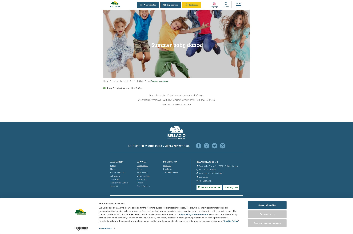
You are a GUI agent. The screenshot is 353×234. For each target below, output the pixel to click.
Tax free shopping (170, 172)
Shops (112, 169)
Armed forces (142, 165)
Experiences (172, 4)
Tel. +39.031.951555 (207, 169)
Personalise (265, 214)
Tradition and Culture (119, 183)
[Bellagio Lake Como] (115, 4)
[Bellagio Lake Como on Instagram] (206, 146)
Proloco (140, 183)
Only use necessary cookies (267, 223)
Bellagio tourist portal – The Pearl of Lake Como (130, 81)
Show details (105, 228)
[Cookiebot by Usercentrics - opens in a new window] (81, 229)
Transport (114, 179)
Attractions (115, 176)
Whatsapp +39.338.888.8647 (211, 173)
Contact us (193, 4)
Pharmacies (141, 179)
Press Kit (114, 186)
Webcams (167, 165)
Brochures (167, 169)
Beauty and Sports (118, 172)
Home (105, 81)
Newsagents (142, 172)
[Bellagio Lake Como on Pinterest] (222, 146)
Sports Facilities (143, 186)
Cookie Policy (231, 221)
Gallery (229, 187)
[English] (214, 3)
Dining (113, 165)
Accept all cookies (267, 205)
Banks (139, 169)
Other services (143, 176)
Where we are (208, 187)
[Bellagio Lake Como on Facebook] (198, 146)
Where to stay (150, 4)
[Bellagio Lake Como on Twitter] (214, 146)
